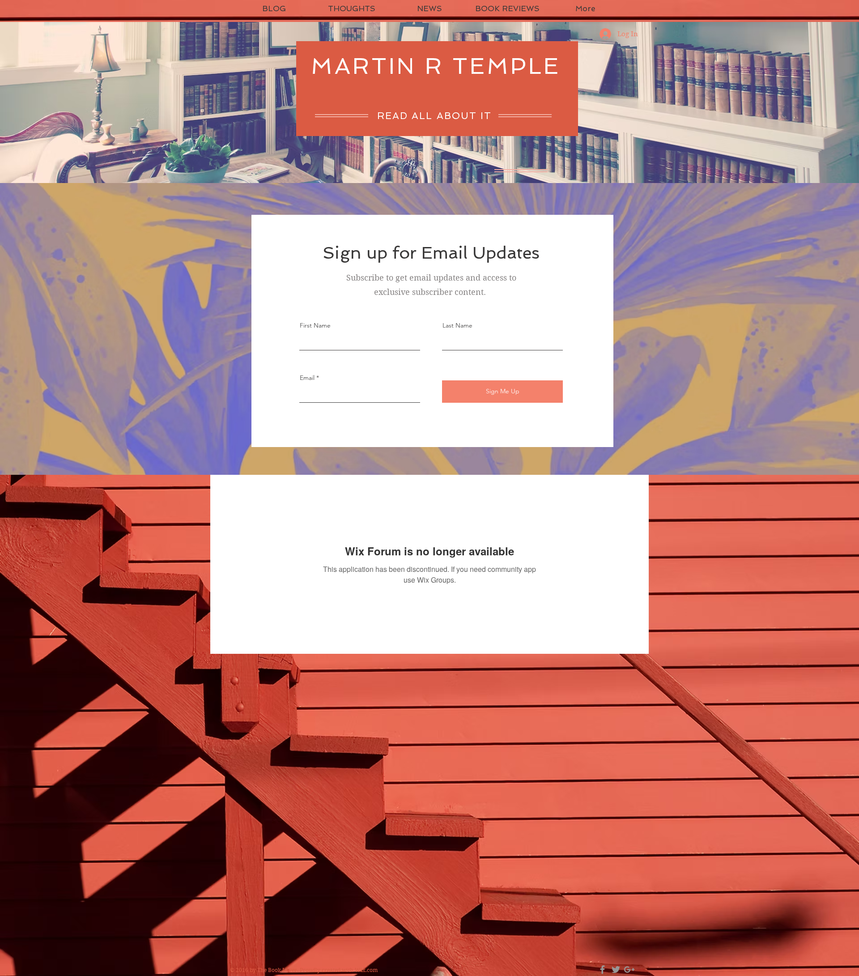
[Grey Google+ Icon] (629, 969)
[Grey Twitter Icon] (615, 969)
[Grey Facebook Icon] (602, 969)
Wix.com (366, 970)
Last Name (457, 325)
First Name (315, 325)
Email (307, 378)
